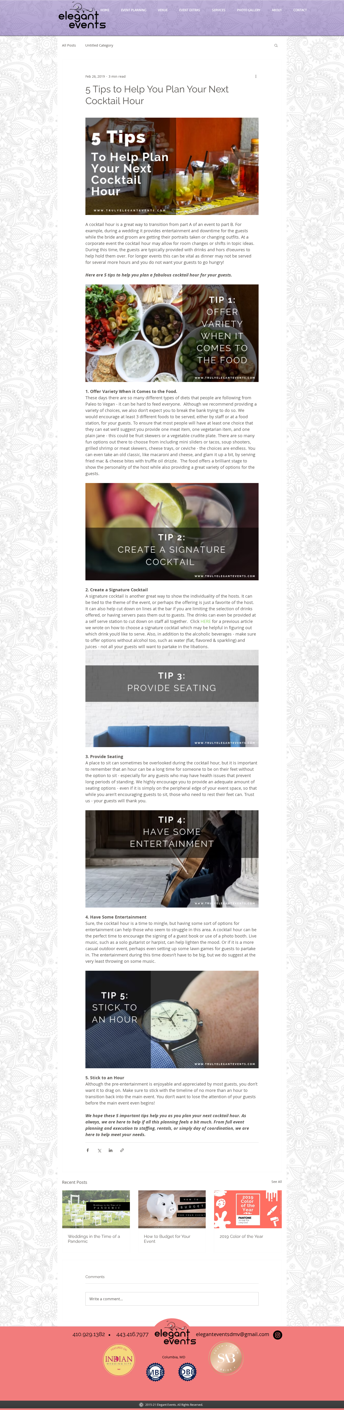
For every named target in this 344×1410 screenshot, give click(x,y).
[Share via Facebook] (87, 1150)
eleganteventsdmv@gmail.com (231, 1334)
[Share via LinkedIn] (110, 1150)
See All (276, 1181)
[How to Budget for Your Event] (172, 1209)
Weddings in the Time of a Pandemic (94, 1239)
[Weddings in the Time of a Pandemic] (96, 1209)
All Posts (69, 45)
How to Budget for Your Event (167, 1239)
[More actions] (256, 76)
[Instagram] (277, 1335)
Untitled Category (99, 45)
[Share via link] (122, 1150)
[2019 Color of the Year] (248, 1209)
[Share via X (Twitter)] (99, 1150)
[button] (276, 45)
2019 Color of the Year (241, 1236)
